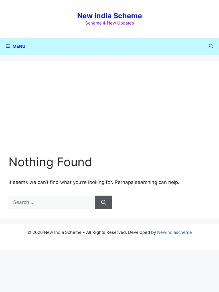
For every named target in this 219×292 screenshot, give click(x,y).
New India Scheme (109, 15)
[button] (211, 46)
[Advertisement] (109, 112)
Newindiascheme (174, 232)
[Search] (103, 202)
